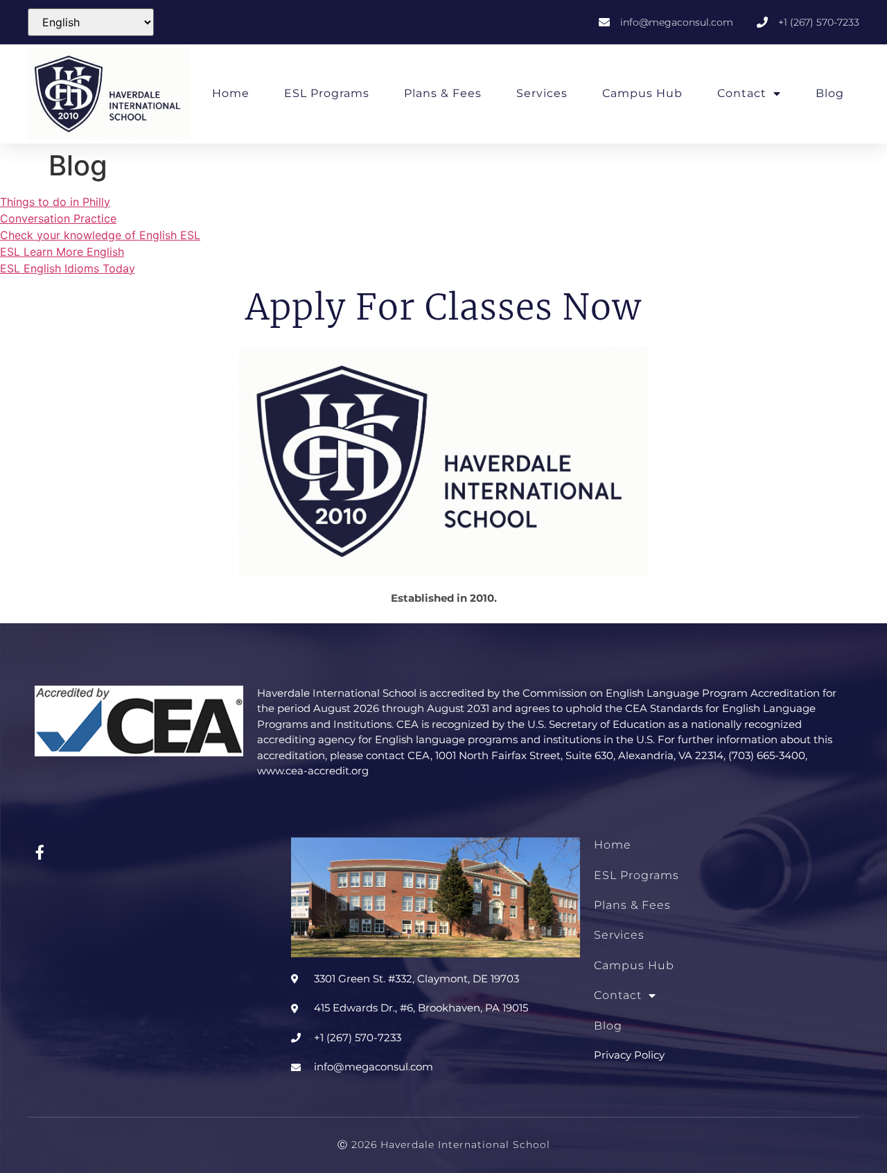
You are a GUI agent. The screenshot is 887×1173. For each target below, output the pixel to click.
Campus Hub (642, 93)
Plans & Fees (443, 93)
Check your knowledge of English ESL (100, 235)
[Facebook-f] (39, 852)
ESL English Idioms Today (67, 268)
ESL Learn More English (62, 252)
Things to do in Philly (55, 202)
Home (230, 93)
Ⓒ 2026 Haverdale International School (443, 1144)
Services (542, 93)
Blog (830, 93)
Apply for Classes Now (443, 307)
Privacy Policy (629, 1054)
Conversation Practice (58, 218)
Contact (741, 93)
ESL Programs (326, 93)
